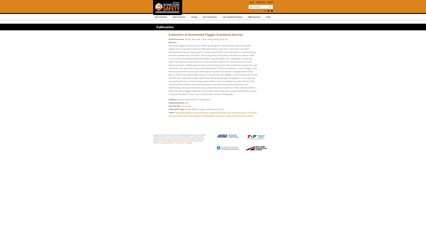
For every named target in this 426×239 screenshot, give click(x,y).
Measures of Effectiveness (204, 116)
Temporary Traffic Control (226, 116)
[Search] (270, 7)
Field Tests (187, 116)
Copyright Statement (167, 143)
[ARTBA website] (225, 137)
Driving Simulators (239, 112)
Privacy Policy (179, 143)
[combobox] (261, 7)
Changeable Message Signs (220, 112)
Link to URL (186, 106)
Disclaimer (188, 143)
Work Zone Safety (245, 116)
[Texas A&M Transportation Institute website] (251, 149)
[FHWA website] (225, 149)
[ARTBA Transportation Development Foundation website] (251, 138)
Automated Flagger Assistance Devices (191, 112)
